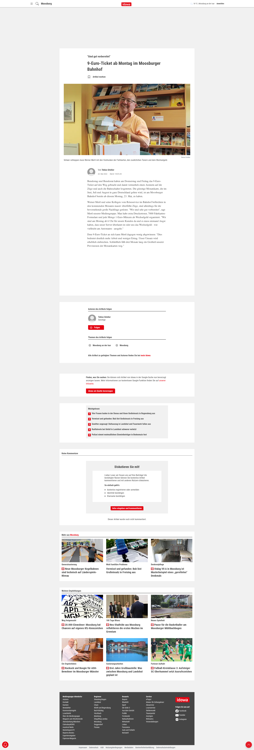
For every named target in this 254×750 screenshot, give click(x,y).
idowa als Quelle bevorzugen (100, 391)
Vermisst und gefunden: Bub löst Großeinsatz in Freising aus (118, 418)
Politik (124, 713)
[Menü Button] (31, 3)
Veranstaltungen (152, 722)
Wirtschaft (126, 722)
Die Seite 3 (126, 708)
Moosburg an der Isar (102, 345)
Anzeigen (149, 716)
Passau (96, 727)
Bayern (124, 699)
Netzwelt (125, 733)
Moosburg (46, 3)
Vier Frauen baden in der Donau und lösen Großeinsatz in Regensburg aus (123, 413)
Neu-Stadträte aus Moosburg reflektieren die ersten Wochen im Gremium (124, 628)
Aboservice (150, 705)
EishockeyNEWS (68, 724)
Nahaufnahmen (128, 719)
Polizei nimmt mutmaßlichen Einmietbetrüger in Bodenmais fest (119, 434)
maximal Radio (68, 727)
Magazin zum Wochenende (73, 719)
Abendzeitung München (71, 722)
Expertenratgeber (69, 735)
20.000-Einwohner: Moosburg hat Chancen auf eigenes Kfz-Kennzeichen (82, 626)
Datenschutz (93, 747)
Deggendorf (98, 724)
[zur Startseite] (183, 698)
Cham (96, 705)
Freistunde (126, 716)
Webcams (149, 719)
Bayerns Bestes (68, 733)
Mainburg (97, 716)
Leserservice (150, 708)
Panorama (126, 727)
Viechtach (97, 713)
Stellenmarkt (150, 710)
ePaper (148, 699)
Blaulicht (125, 702)
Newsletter (67, 708)
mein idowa (146, 355)
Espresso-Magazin (69, 738)
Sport (124, 705)
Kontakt (65, 702)
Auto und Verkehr (128, 730)
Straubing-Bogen (100, 699)
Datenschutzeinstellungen (165, 747)
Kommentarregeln (69, 710)
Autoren (66, 699)
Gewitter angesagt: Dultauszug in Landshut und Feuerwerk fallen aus (121, 424)
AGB (102, 747)
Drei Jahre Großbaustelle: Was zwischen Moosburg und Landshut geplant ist (124, 671)
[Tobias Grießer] (91, 172)
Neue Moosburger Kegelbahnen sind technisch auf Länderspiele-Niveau (80, 572)
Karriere (66, 705)
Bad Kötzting (98, 710)
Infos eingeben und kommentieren (127, 508)
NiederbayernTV (69, 730)
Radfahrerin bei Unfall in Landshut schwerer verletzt (114, 429)
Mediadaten (128, 747)
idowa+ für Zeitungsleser (155, 702)
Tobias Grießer (108, 170)
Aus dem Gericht (128, 710)
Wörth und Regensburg (102, 708)
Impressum (83, 747)
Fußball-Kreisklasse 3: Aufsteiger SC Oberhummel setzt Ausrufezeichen (171, 669)
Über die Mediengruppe (71, 716)
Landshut (97, 702)
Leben (124, 724)
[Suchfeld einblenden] (37, 3)
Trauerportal (150, 713)
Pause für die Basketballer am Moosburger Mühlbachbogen (168, 626)
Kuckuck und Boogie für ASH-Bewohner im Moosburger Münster (80, 669)
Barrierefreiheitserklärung (144, 747)
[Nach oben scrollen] (249, 744)
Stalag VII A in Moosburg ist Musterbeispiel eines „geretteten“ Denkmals (169, 572)
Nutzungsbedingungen (114, 747)
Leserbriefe (67, 713)
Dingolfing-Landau (100, 719)
